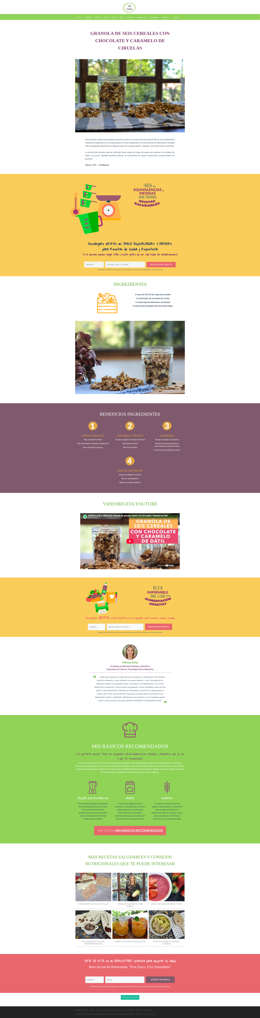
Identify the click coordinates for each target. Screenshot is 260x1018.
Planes (86, 1010)
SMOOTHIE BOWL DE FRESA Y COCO (166, 904)
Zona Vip (111, 1010)
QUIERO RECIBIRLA (160, 979)
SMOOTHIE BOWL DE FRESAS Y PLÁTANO (167, 942)
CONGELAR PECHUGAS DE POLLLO (93, 904)
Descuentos (120, 1010)
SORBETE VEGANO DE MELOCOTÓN (130, 941)
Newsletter (130, 1010)
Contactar (148, 1010)
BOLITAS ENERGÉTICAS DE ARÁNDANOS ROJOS (93, 942)
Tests (104, 1010)
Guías (92, 1010)
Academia (78, 1010)
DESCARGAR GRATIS (158, 627)
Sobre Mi (139, 1010)
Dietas (98, 1010)
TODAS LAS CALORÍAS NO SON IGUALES (130, 905)
